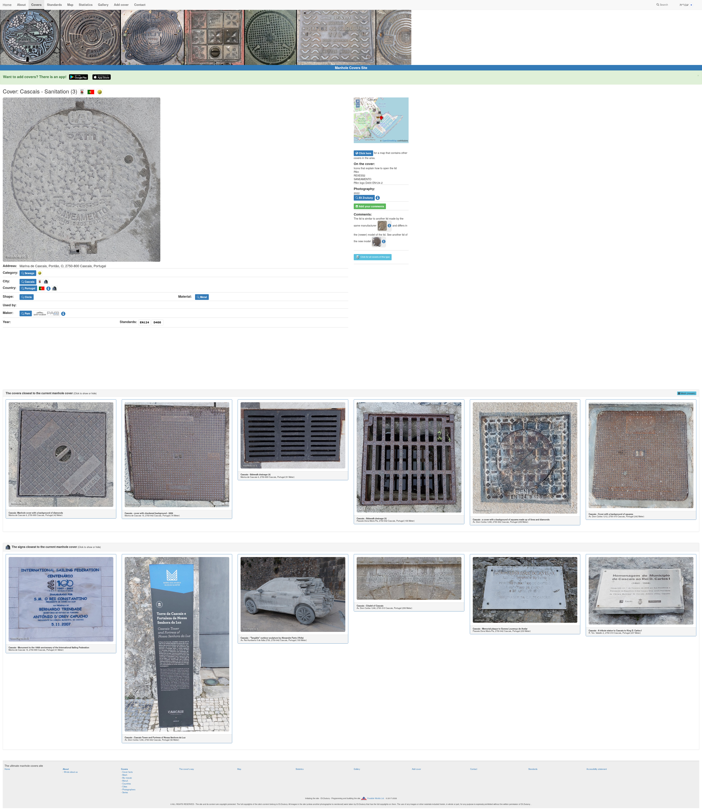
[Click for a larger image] (175, 179)
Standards (54, 4)
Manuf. (125, 780)
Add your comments (371, 206)
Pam (27, 313)
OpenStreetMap (389, 140)
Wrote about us (71, 771)
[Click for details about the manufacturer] (63, 312)
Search (663, 4)
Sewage (29, 273)
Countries (126, 783)
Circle (28, 297)
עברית (685, 4)
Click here (364, 153)
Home (7, 4)
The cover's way (186, 768)
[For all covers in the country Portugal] (91, 91)
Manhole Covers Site (351, 67)
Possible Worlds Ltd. (375, 798)
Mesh (124, 774)
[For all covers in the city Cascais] (82, 91)
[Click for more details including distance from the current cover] (389, 225)
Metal (203, 297)
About (21, 4)
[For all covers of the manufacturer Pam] (46, 312)
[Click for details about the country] (48, 287)
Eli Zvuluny (365, 197)
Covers (36, 4)
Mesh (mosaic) (687, 393)
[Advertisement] (351, 354)
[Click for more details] (61, 454)
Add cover (121, 4)
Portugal (29, 288)
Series (125, 792)
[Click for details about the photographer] (377, 197)
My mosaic (127, 777)
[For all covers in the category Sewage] (100, 91)
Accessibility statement (596, 768)
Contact (140, 4)
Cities (124, 786)
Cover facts (127, 771)
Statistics (86, 4)
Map (70, 4)
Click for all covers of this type (375, 256)
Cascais (29, 281)
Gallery (103, 4)
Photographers (128, 789)
